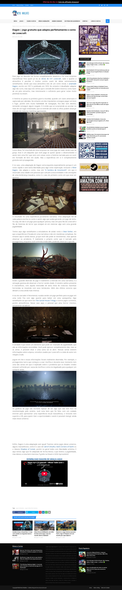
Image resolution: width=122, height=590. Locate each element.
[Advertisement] (94, 206)
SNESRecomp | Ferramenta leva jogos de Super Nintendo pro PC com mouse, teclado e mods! (97, 136)
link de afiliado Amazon (68, 2)
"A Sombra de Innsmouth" (56, 170)
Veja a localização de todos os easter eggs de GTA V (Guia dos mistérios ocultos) (96, 569)
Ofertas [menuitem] (84, 21)
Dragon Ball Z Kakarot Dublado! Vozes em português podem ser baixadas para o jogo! (97, 88)
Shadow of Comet (28, 449)
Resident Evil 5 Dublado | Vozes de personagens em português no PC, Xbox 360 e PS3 (97, 120)
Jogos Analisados (20, 508)
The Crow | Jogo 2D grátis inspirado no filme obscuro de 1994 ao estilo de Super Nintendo (97, 104)
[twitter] (102, 5)
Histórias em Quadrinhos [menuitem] (72, 21)
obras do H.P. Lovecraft (51, 79)
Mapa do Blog (20, 5)
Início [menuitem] (15, 21)
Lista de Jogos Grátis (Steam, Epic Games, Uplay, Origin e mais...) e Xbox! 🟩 (97, 63)
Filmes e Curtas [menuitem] (31, 21)
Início (13, 5)
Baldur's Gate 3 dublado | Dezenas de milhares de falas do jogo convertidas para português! (97, 96)
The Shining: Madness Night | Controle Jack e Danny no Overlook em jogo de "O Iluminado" (31, 566)
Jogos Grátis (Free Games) (25, 26)
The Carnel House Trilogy (46, 300)
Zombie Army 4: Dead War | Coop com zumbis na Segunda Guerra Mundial (22, 533)
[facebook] (99, 5)
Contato (27, 5)
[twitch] (107, 5)
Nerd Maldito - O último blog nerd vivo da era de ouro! (34, 587)
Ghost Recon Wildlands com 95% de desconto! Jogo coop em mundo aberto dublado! (44, 533)
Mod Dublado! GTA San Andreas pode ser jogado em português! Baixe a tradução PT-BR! (97, 71)
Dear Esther (68, 231)
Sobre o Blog (97, 587)
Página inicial (15, 26)
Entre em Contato (105, 587)
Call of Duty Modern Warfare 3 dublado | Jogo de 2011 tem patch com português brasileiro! (97, 80)
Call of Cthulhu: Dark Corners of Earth (59, 447)
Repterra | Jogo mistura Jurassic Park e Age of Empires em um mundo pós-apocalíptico (66, 533)
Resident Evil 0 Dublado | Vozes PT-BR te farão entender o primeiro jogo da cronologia (97, 112)
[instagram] (104, 5)
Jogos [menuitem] (21, 21)
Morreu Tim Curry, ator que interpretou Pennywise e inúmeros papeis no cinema (31, 551)
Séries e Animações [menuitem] (43, 21)
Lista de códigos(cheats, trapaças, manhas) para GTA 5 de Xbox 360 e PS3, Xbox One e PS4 (97, 554)
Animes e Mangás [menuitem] (57, 21)
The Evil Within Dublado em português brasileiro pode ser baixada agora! (97, 128)
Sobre (31, 5)
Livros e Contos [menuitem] (96, 21)
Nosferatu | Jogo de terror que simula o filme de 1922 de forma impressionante (31, 558)
